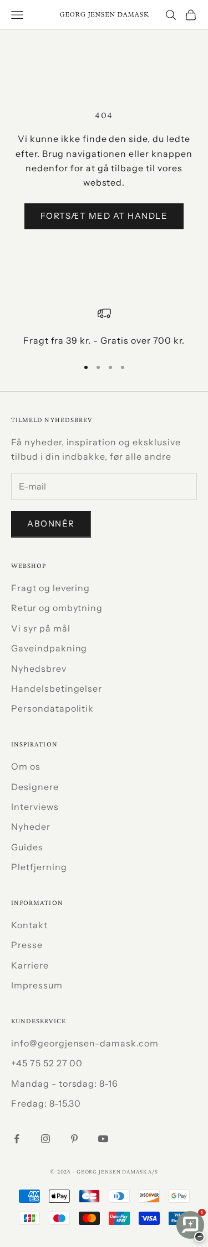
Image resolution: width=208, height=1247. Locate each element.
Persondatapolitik (52, 708)
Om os (25, 766)
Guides (27, 847)
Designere (35, 786)
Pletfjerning (39, 866)
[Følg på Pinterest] (74, 1138)
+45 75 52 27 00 (47, 1063)
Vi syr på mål (40, 628)
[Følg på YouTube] (103, 1138)
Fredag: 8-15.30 (46, 1103)
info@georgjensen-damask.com (85, 1043)
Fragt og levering (50, 587)
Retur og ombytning (57, 607)
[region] (104, 327)
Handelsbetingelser (56, 688)
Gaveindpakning (49, 648)
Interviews (35, 806)
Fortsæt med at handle (104, 216)
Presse (27, 944)
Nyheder (30, 826)
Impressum (37, 985)
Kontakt (29, 924)
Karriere (30, 965)
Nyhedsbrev (39, 668)
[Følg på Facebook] (16, 1138)
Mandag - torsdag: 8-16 (64, 1083)
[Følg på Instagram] (45, 1138)
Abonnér (51, 523)
